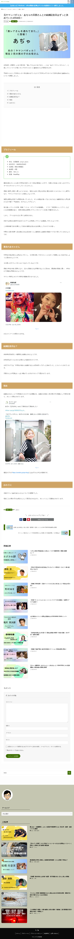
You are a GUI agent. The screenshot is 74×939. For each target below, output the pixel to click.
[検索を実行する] (69, 773)
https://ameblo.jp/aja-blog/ (20, 472)
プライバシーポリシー (36, 933)
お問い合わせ (54, 933)
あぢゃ (17, 509)
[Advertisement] (37, 126)
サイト (8, 740)
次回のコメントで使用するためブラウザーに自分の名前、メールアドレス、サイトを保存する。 (35, 746)
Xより (37, 329)
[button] (20, 519)
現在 (10, 100)
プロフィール (13, 91)
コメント (9, 702)
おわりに (12, 103)
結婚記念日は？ (14, 97)
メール (8, 732)
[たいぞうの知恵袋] (5, 2)
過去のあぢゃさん (15, 94)
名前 (7, 725)
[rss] (38, 930)
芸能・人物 (14, 21)
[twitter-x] (36, 930)
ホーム (18, 933)
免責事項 (46, 933)
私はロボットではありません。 (16, 750)
